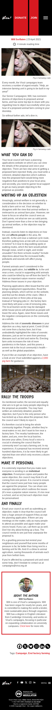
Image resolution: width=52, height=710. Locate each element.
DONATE (21, 17)
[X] (25, 646)
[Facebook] (19, 646)
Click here (25, 626)
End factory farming (39, 653)
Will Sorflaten (18, 39)
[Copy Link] (47, 646)
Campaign (21, 653)
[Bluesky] (30, 646)
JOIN (34, 17)
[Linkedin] (42, 646)
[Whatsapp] (36, 646)
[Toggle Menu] (46, 17)
